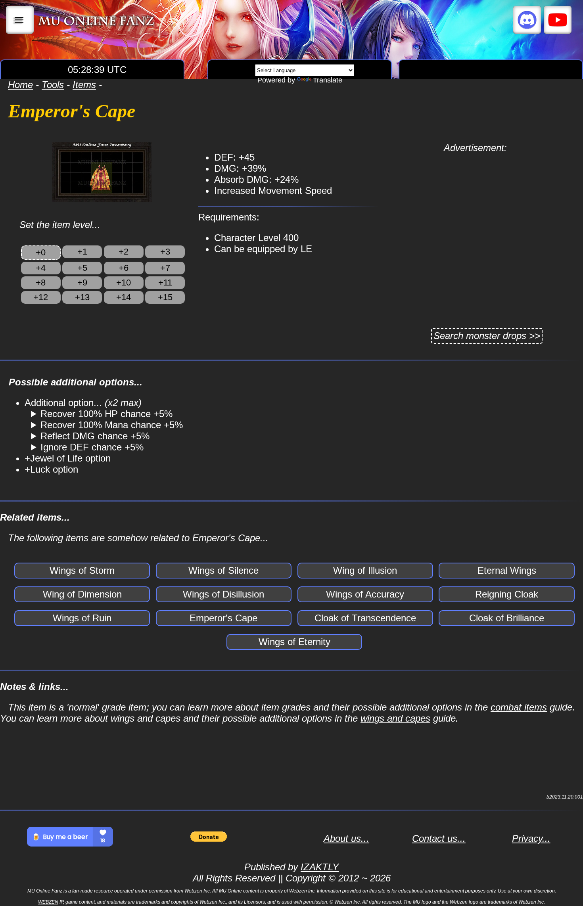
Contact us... (439, 838)
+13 (82, 297)
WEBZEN (48, 902)
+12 (40, 297)
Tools (53, 84)
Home (20, 84)
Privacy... (531, 838)
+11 (165, 282)
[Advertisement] (475, 208)
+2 (123, 252)
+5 (82, 268)
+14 (123, 297)
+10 (123, 282)
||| (20, 19)
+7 (165, 268)
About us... (346, 838)
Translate (327, 80)
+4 (41, 268)
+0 (41, 252)
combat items (519, 707)
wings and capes (395, 718)
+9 (82, 282)
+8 (41, 282)
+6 (123, 268)
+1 (82, 252)
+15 (165, 297)
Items (84, 84)
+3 (165, 252)
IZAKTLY (320, 867)
